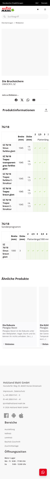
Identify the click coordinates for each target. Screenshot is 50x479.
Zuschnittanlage (11, 446)
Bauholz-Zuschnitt (12, 441)
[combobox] (25, 16)
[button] (16, 100)
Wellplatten (20, 23)
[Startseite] (8, 9)
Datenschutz (19, 391)
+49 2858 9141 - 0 (12, 395)
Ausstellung (10, 429)
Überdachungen (7, 23)
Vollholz (8, 433)
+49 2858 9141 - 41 (13, 399)
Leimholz (8, 437)
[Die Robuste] (19, 304)
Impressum (8, 391)
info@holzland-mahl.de (15, 403)
